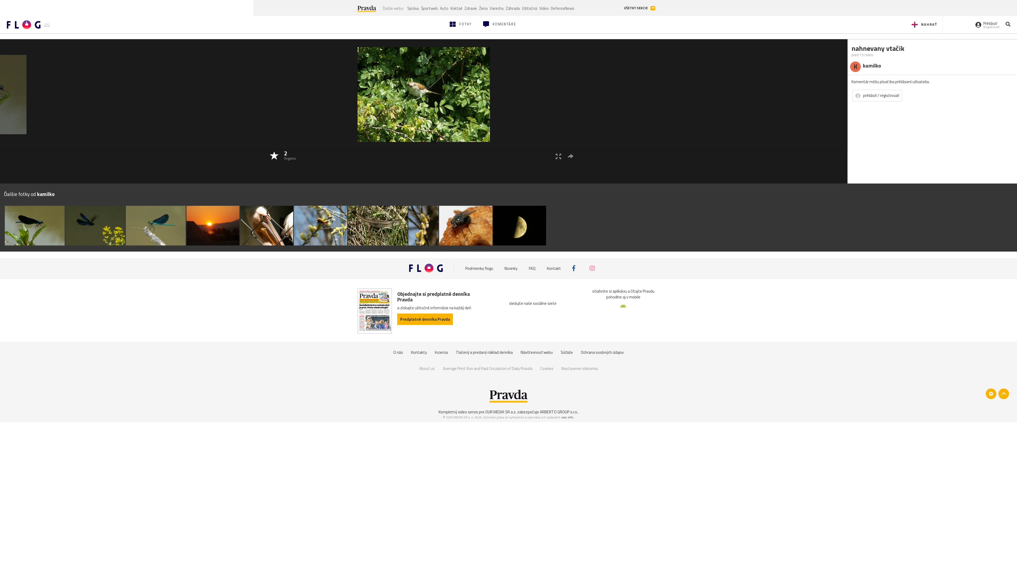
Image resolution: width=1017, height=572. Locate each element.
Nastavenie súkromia (579, 368)
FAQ (532, 268)
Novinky (511, 268)
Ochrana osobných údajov (602, 352)
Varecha (496, 8)
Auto (444, 8)
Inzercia (441, 352)
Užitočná (529, 8)
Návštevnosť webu (537, 352)
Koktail (456, 8)
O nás (398, 352)
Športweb (429, 8)
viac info (567, 417)
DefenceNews (562, 8)
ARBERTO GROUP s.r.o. (559, 412)
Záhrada (513, 8)
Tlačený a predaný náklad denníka (484, 352)
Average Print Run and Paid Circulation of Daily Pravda (487, 368)
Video (544, 8)
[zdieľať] (570, 156)
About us (427, 368)
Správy (413, 8)
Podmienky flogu (479, 268)
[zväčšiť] (558, 156)
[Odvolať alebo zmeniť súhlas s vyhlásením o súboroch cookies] (991, 393)
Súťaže (567, 352)
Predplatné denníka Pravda (425, 319)
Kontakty (419, 352)
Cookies (547, 368)
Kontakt (554, 268)
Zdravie (470, 8)
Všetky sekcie (636, 8)
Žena (483, 8)
